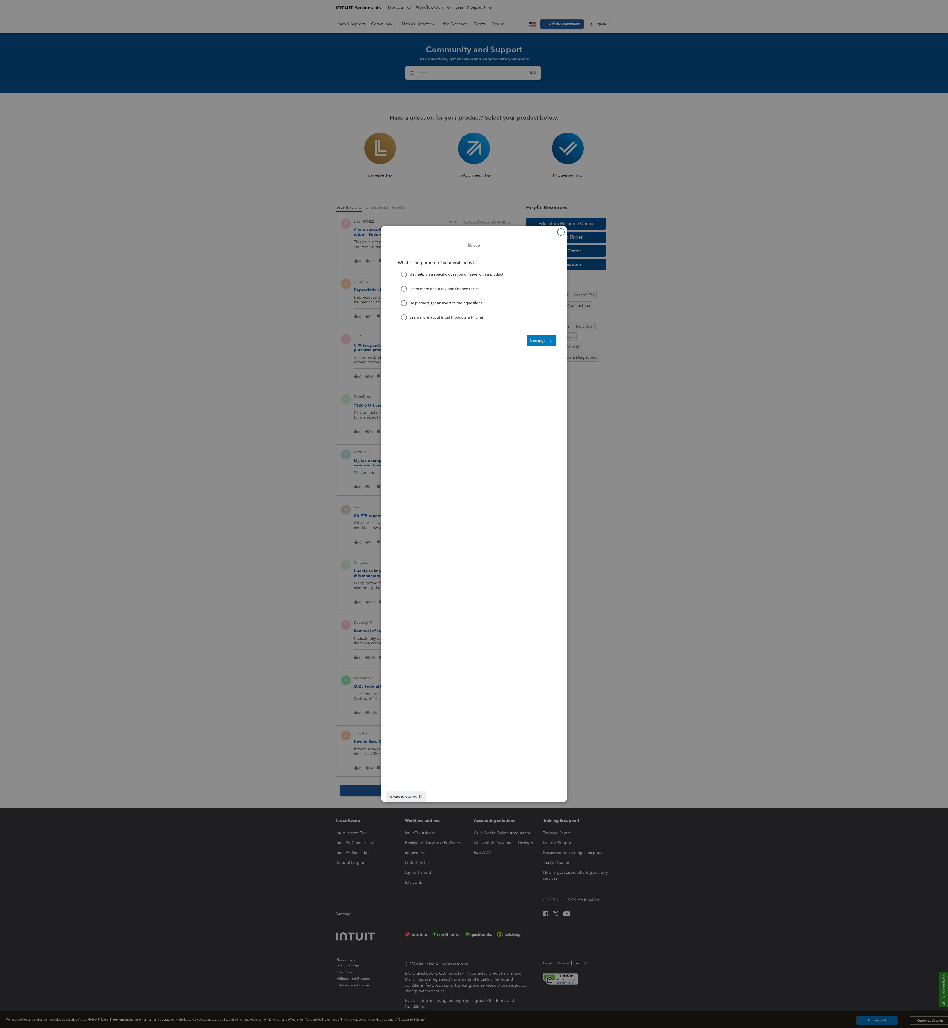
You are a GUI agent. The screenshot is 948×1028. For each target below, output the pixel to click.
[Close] (561, 232)
